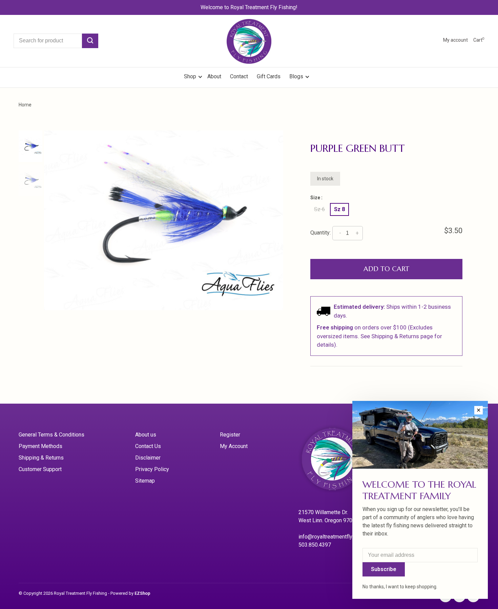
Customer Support (40, 469)
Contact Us (148, 446)
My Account (234, 446)
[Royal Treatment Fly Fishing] (340, 461)
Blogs (296, 76)
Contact (239, 76)
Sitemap (145, 481)
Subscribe (383, 569)
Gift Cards (269, 76)
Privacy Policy (152, 469)
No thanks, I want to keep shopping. (399, 586)
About (214, 76)
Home (25, 104)
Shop (191, 76)
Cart (478, 40)
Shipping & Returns (41, 457)
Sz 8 (339, 209)
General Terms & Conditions (51, 434)
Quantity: (320, 232)
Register (230, 434)
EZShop (142, 593)
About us (145, 434)
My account (455, 40)
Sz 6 (319, 209)
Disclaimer (148, 457)
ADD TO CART (386, 269)
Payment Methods (40, 446)
